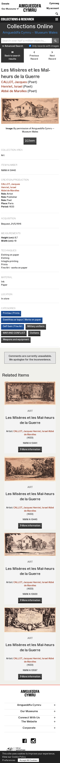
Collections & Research (17, 19)
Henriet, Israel (11, 86)
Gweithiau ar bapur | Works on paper (22, 319)
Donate (5, 3)
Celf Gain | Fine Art (12, 326)
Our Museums (9, 9)
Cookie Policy (19, 756)
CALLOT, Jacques (14, 82)
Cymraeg (54, 3)
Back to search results (12, 57)
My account (52, 8)
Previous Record (34, 57)
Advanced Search (13, 46)
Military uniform (35, 326)
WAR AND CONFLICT (14, 332)
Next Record (52, 57)
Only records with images (45, 46)
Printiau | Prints (11, 313)
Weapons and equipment (16, 339)
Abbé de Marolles (14, 91)
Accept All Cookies (28, 760)
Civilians (34, 332)
